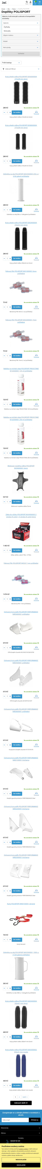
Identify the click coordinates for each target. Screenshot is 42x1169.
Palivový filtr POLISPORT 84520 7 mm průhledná (21, 563)
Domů (3, 9)
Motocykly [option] (7, 31)
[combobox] (21, 23)
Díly (9, 9)
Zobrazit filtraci (10, 69)
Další (24, 1097)
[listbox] (21, 29)
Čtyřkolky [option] (7, 27)
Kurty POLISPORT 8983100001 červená (21, 904)
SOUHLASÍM (21, 1165)
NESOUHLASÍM (21, 1160)
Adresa (3, 1133)
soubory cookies (23, 1149)
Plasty (14, 9)
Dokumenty (4, 1128)
